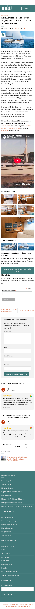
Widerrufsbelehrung (24, 606)
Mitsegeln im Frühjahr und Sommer (13, 499)
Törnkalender (5, 126)
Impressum (5, 604)
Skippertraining (6, 531)
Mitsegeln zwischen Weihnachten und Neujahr (16, 506)
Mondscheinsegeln (7, 488)
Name (6, 347)
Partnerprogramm (11, 606)
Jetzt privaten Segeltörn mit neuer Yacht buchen (17, 270)
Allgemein (4, 15)
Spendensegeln (6, 535)
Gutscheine (5, 130)
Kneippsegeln (6, 495)
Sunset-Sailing (6, 484)
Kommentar (8, 331)
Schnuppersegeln (7, 517)
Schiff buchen (5, 561)
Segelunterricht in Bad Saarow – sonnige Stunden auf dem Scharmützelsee (17, 459)
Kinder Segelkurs (7, 528)
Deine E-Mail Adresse (9, 290)
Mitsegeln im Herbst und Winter (11, 502)
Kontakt (3, 568)
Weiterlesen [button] (7, 407)
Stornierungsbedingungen (10, 575)
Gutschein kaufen (7, 564)
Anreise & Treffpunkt (8, 546)
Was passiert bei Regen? (9, 571)
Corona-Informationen (26, 310)
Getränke (4, 550)
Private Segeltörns (7, 481)
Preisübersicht (6, 557)
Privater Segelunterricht (9, 524)
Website (6, 364)
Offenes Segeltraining (8, 521)
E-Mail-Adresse (9, 356)
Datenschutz (13, 604)
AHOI (25, 28)
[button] (32, 8)
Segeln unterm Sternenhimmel (11, 492)
